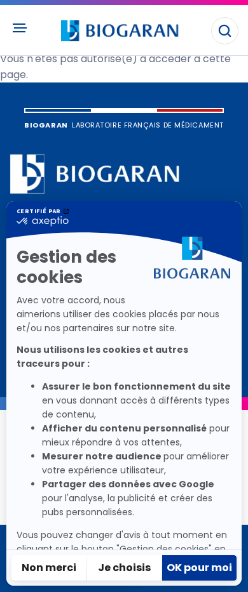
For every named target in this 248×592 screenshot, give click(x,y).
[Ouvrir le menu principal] (19, 28)
